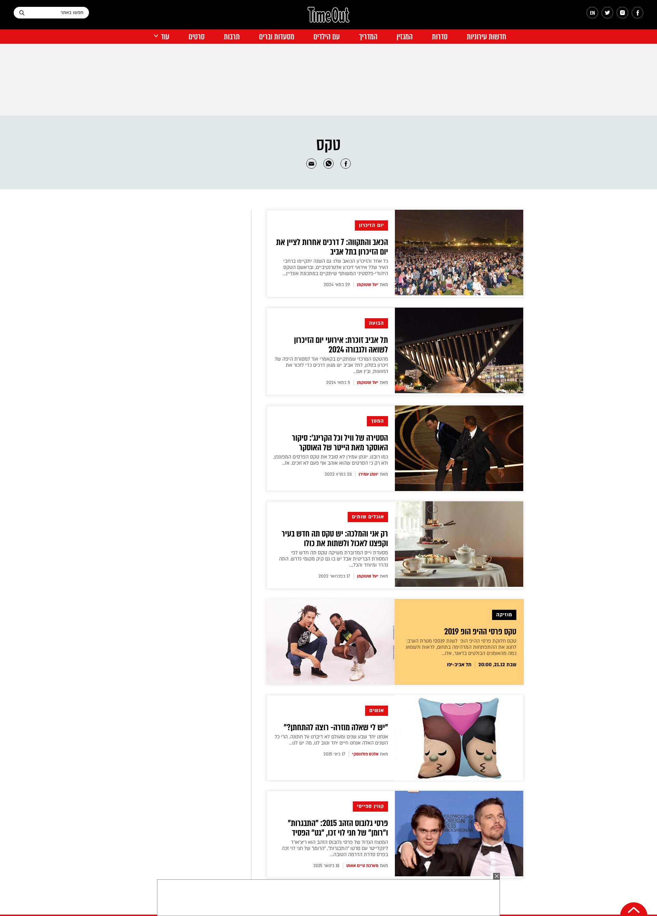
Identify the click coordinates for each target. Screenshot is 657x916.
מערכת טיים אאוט (362, 865)
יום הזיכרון (371, 225)
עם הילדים (326, 36)
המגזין (405, 36)
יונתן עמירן (368, 474)
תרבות (232, 36)
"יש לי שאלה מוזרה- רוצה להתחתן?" (336, 727)
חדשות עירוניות (486, 36)
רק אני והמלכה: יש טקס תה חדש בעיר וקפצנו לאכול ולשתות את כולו (335, 539)
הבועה (376, 323)
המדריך (368, 36)
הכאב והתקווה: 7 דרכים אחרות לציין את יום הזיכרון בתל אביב (332, 247)
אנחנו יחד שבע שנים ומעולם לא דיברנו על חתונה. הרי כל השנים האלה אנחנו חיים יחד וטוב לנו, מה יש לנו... (331, 740)
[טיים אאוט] (328, 18)
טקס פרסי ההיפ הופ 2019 (480, 631)
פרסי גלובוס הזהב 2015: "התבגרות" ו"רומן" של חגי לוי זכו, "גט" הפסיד (338, 828)
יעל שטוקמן (367, 284)
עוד (165, 36)
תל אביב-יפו (459, 664)
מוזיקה (504, 614)
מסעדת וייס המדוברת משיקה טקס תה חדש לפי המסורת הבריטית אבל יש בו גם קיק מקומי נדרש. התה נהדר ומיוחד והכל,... (333, 559)
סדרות (440, 36)
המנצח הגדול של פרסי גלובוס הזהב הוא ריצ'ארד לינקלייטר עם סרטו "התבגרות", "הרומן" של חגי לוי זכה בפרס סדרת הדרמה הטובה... (335, 848)
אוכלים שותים (368, 517)
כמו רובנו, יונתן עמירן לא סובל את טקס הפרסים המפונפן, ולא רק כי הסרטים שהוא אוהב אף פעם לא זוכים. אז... (330, 460)
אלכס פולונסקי (365, 754)
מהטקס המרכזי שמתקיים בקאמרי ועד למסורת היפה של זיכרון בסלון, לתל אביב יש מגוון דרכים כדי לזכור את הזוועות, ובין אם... (331, 365)
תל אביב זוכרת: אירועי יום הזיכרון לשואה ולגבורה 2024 (341, 345)
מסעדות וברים (276, 36)
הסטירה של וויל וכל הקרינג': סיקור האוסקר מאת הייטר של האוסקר (340, 443)
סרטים (197, 36)
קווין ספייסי (370, 806)
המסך (377, 421)
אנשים (376, 710)
